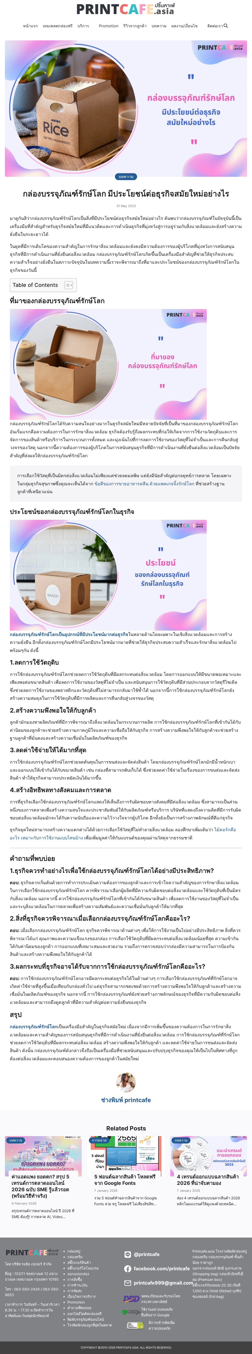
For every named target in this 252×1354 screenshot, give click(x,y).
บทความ (159, 25)
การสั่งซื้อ (74, 1280)
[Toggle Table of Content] (66, 285)
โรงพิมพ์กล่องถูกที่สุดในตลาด (89, 1325)
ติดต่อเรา (215, 25)
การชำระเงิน (77, 1285)
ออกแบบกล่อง (78, 1274)
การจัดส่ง (74, 1291)
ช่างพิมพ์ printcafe (126, 1100)
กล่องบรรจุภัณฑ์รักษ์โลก (33, 1026)
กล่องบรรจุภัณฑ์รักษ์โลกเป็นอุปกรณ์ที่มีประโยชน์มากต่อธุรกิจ (69, 634)
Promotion (108, 25)
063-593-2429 (27, 1289)
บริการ (83, 25)
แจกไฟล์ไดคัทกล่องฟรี (84, 1314)
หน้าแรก (30, 25)
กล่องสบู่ (73, 1251)
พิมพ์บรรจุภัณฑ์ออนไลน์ (85, 1319)
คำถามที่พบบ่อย (79, 1308)
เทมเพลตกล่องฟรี (58, 25)
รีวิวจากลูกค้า (135, 25)
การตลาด (99, 1140)
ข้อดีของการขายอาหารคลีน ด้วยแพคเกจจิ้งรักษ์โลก (144, 483)
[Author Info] (126, 1090)
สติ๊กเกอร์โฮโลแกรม (83, 1268)
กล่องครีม (74, 1257)
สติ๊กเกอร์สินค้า (79, 1262)
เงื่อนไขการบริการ (81, 1297)
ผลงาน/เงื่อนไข (185, 25)
